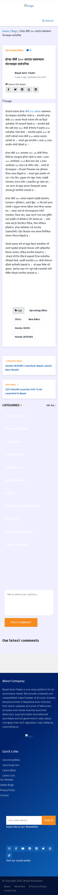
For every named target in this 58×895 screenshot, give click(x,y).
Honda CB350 (22, 328)
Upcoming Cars (10, 765)
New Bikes (34, 319)
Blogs (14, 31)
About (7, 886)
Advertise (19, 886)
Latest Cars (8, 775)
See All (50, 405)
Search (49, 20)
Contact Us (10, 890)
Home (5, 31)
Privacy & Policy (38, 886)
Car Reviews (6, 779)
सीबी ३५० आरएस (33, 111)
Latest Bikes (9, 770)
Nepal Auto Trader (25, 72)
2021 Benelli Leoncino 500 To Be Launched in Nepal (23, 391)
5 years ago (21, 77)
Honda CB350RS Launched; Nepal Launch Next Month (28, 367)
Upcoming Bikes (38, 310)
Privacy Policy (7, 790)
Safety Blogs (7, 784)
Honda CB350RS (24, 336)
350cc (18, 319)
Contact (4, 795)
